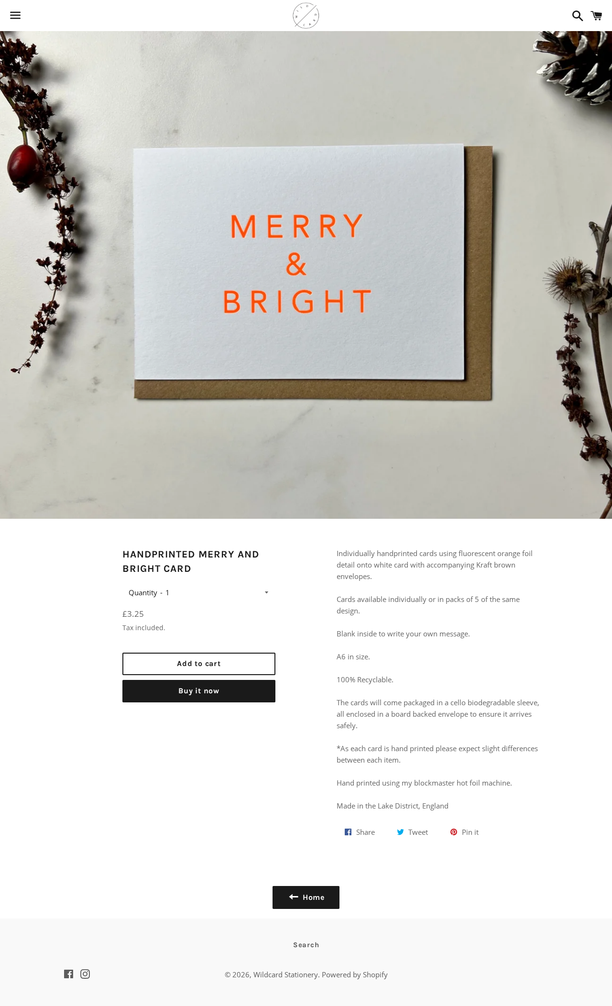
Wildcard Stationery (285, 974)
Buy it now (198, 690)
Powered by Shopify (355, 974)
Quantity (143, 592)
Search (306, 944)
